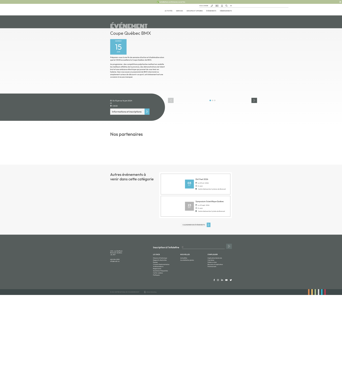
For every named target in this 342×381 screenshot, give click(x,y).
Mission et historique (160, 258)
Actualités (183, 258)
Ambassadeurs (158, 266)
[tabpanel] (212, 67)
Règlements (157, 268)
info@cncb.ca (114, 261)
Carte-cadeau (158, 273)
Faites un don (212, 262)
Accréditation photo (187, 260)
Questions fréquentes (160, 271)
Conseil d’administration (161, 264)
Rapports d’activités (160, 260)
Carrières (211, 260)
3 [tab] (214, 100)
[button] (226, 6)
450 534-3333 (115, 259)
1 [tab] (210, 100)
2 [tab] (212, 100)
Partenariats (212, 266)
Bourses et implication (215, 264)
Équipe (155, 262)
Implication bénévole (215, 258)
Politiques (156, 275)
